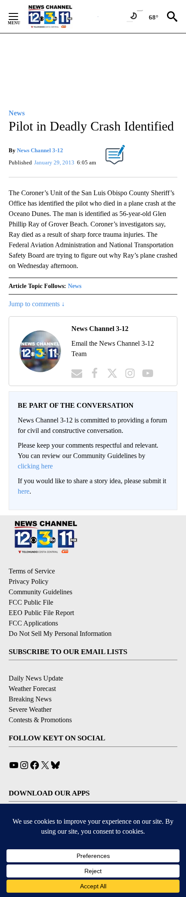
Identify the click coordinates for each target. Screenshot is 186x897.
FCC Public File (31, 602)
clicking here (35, 466)
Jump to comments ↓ (37, 304)
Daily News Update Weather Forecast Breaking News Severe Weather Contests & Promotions (40, 698)
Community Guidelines (40, 592)
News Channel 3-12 (40, 150)
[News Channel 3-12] (61, 16)
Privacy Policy (28, 581)
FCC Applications (33, 623)
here (23, 491)
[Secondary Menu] (20, 16)
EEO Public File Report (41, 612)
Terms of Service (32, 571)
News (74, 286)
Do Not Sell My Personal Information (60, 633)
